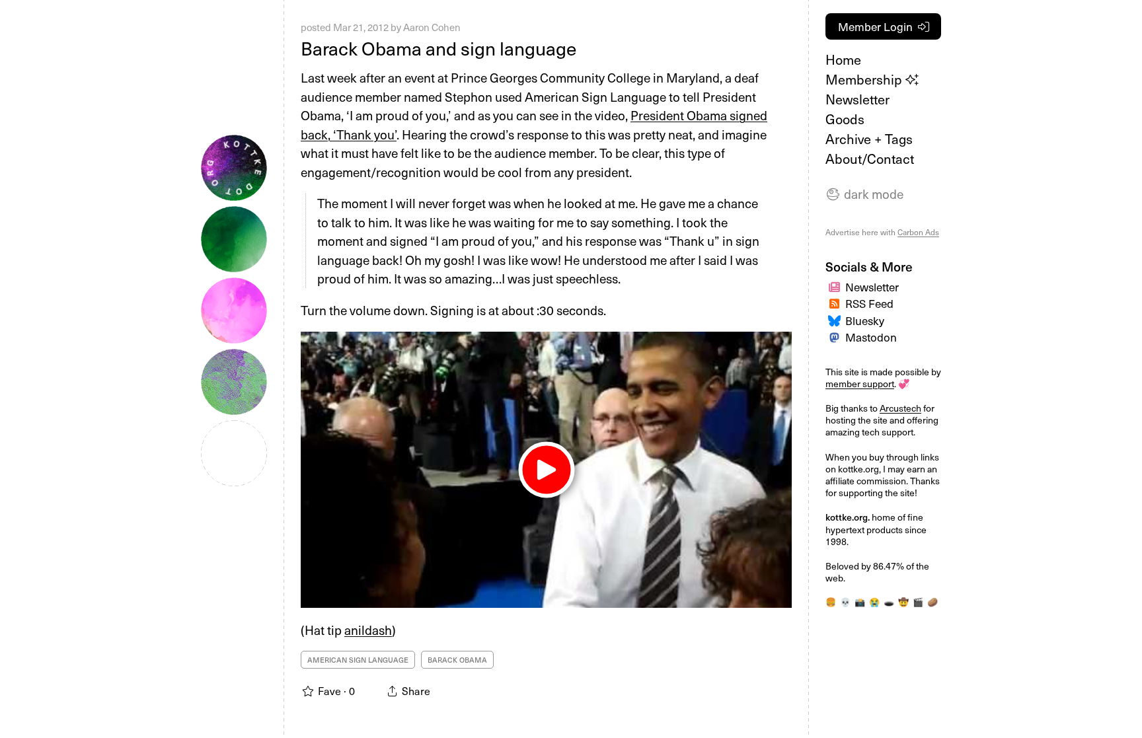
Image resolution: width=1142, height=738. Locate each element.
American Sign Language (357, 659)
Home (843, 59)
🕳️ (889, 601)
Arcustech (900, 408)
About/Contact (869, 158)
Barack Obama (457, 659)
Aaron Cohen (432, 27)
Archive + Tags (869, 139)
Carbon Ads (918, 232)
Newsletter (857, 99)
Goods (844, 119)
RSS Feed (869, 303)
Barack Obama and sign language (438, 48)
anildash (368, 629)
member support (859, 383)
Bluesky (864, 320)
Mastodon (871, 337)
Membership (865, 79)
